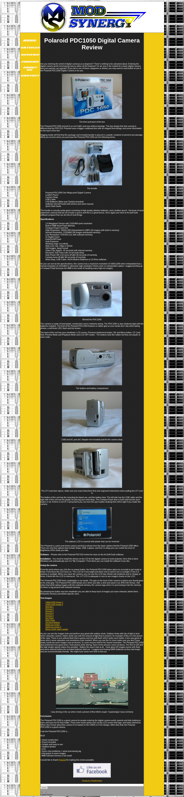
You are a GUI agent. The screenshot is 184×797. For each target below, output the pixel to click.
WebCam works (52, 625)
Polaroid (62, 760)
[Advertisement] (30, 118)
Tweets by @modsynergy (92, 780)
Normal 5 (49, 616)
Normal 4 (49, 614)
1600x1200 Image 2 (54, 605)
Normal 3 (49, 611)
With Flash (50, 620)
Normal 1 (49, 607)
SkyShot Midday (52, 623)
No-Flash (49, 618)
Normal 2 (49, 609)
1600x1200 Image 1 (54, 602)
